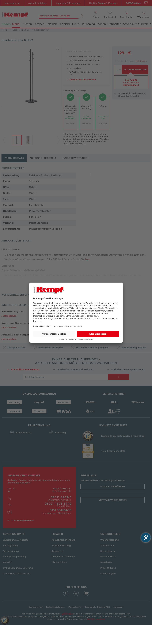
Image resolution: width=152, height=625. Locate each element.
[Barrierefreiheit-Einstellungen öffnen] (146, 537)
